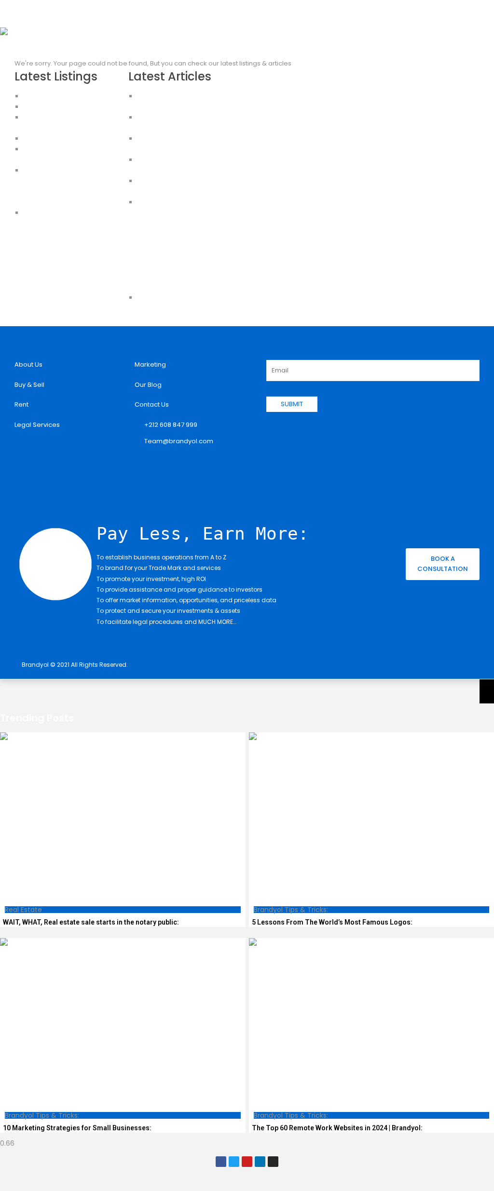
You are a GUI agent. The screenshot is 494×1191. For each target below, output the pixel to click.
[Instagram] (273, 1161)
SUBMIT (292, 404)
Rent (21, 404)
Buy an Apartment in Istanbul (67, 191)
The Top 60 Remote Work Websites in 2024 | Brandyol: (337, 1128)
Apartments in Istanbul (58, 170)
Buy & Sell (29, 384)
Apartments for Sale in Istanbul (71, 106)
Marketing (150, 364)
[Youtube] (247, 1161)
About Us (28, 364)
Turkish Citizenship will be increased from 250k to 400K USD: (182, 234)
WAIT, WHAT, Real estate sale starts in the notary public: (91, 922)
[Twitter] (234, 1161)
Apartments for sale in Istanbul (70, 202)
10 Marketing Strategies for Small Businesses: (77, 1128)
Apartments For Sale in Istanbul (71, 180)
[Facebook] (221, 1161)
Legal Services (37, 424)
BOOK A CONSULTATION (442, 563)
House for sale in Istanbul (63, 212)
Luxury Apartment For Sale (63, 96)
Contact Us (152, 404)
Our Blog (148, 384)
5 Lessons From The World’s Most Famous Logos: (332, 922)
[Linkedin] (260, 1161)
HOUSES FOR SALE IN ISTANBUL (68, 138)
